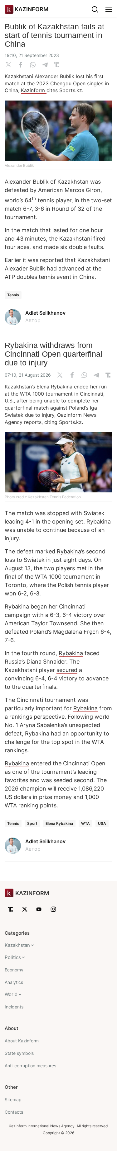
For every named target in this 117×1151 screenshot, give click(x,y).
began (39, 606)
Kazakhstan (17, 945)
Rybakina (98, 521)
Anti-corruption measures (30, 1065)
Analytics (14, 982)
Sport (32, 823)
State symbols (19, 1053)
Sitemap (13, 1099)
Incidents (14, 1006)
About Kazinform (22, 1040)
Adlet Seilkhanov (45, 312)
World (11, 994)
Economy (14, 969)
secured (66, 670)
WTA (85, 823)
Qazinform (69, 415)
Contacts (14, 1112)
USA (102, 823)
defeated (16, 631)
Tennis (13, 295)
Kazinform (33, 90)
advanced (72, 268)
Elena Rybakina (54, 386)
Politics (13, 957)
